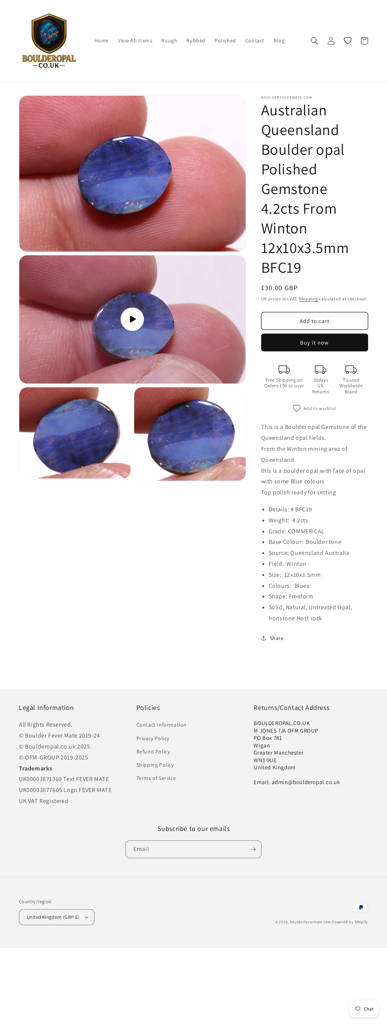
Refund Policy (153, 751)
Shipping (308, 298)
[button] (314, 41)
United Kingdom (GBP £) (53, 917)
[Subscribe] (253, 849)
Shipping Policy (155, 764)
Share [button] (277, 638)
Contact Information (161, 724)
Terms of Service (156, 778)
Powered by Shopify (350, 921)
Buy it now (314, 342)
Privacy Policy (152, 738)
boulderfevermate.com (310, 921)
